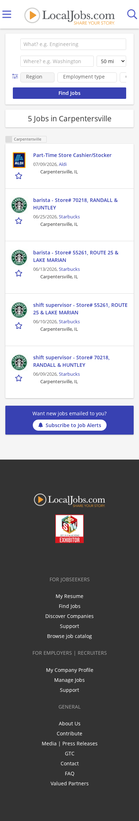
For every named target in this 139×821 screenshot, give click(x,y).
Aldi (63, 164)
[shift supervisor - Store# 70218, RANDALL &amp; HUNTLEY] (19, 362)
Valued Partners (70, 783)
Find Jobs (70, 606)
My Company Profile (69, 670)
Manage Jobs (69, 679)
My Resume (69, 596)
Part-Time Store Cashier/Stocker (72, 155)
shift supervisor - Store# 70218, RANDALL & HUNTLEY (71, 361)
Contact (70, 763)
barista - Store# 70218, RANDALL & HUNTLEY (75, 204)
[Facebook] (41, 558)
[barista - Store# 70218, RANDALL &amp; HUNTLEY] (19, 205)
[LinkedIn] (65, 558)
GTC (69, 753)
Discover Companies (69, 616)
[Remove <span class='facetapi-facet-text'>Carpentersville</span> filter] (9, 139)
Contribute (69, 733)
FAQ (69, 773)
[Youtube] (77, 558)
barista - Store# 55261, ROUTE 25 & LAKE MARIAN (75, 256)
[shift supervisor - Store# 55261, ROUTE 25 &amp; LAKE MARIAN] (19, 310)
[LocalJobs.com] (69, 14)
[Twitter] (53, 558)
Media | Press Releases (70, 743)
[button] (16, 76)
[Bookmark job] (19, 176)
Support (69, 626)
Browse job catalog (69, 636)
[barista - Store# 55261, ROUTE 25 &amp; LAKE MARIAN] (19, 258)
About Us (70, 723)
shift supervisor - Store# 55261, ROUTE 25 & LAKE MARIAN (80, 308)
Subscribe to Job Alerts (73, 425)
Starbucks (69, 217)
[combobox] (73, 44)
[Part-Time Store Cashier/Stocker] (19, 160)
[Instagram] (88, 558)
